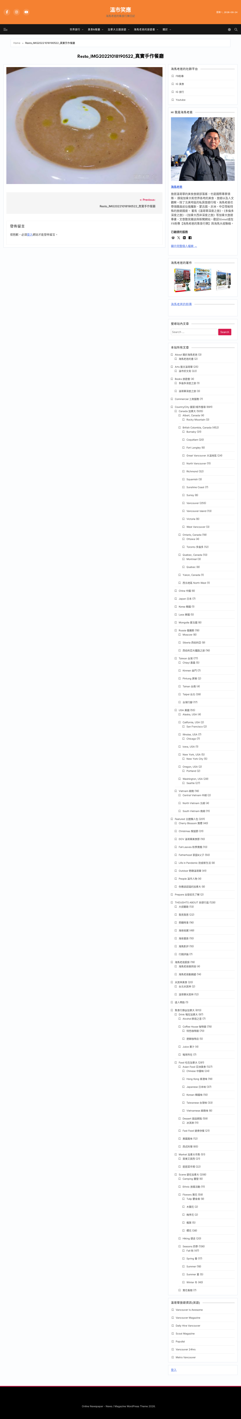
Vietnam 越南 (186, 790)
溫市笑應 (120, 10)
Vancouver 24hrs (185, 1349)
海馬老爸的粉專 (181, 304)
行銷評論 (184, 954)
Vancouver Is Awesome (189, 1309)
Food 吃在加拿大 (188, 1062)
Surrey (190, 495)
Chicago (191, 738)
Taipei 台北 (189, 694)
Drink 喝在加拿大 (188, 1014)
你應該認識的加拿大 (190, 886)
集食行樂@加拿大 (185, 1010)
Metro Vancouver (186, 1357)
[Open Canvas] (5, 29)
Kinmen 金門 (190, 670)
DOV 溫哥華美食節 (189, 839)
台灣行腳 (187, 702)
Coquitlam (192, 439)
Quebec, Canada (192, 554)
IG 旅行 (180, 91)
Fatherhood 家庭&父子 (191, 854)
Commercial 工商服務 (187, 398)
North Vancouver (196, 463)
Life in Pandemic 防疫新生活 (195, 862)
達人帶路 (180, 1002)
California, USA (191, 722)
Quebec (191, 566)
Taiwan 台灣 (186, 658)
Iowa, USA (189, 746)
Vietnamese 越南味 (197, 1110)
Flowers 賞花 (190, 1194)
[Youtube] (26, 12)
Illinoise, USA (190, 734)
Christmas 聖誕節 (188, 831)
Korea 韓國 (185, 606)
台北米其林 (185, 986)
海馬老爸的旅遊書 (144, 29)
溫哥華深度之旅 (187, 391)
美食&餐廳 (94, 29)
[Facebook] (7, 12)
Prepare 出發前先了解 (187, 894)
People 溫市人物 (188, 878)
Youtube (180, 99)
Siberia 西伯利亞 (192, 642)
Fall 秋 (190, 1250)
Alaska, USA (190, 714)
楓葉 (188, 1222)
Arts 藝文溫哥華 (184, 366)
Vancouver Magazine (188, 1317)
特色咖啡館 (192, 1030)
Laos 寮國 (184, 614)
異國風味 (187, 1138)
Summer (191, 1266)
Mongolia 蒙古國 (188, 622)
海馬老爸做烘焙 (187, 966)
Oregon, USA (190, 766)
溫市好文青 (185, 370)
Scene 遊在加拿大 (189, 1174)
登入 (30, 234)
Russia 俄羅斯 (186, 630)
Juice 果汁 (188, 1046)
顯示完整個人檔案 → (184, 246)
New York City (194, 758)
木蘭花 (190, 1206)
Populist (180, 1341)
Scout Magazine (185, 1333)
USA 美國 (184, 710)
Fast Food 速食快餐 (193, 1130)
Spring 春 (191, 1258)
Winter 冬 (191, 1282)
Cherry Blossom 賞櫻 (190, 823)
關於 (165, 29)
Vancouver (192, 503)
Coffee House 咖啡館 (194, 1026)
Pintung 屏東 (190, 678)
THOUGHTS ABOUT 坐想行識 (192, 902)
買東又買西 (189, 1158)
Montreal (191, 559)
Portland (191, 770)
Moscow (187, 634)
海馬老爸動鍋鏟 (187, 974)
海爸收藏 (184, 930)
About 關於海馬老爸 (186, 354)
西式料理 (187, 1146)
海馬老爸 (176, 186)
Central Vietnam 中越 (195, 795)
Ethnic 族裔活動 (191, 1186)
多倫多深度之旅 (187, 383)
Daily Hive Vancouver (188, 1325)
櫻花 (188, 1230)
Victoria (190, 518)
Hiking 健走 (189, 1238)
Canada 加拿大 (187, 411)
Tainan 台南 (189, 686)
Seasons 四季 (190, 1246)
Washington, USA (193, 778)
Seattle (190, 783)
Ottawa (190, 538)
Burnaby (191, 431)
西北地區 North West (194, 582)
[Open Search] (235, 29)
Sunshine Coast (195, 487)
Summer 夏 (192, 1274)
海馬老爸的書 (186, 358)
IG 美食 (180, 83)
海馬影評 (184, 946)
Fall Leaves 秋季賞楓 (190, 846)
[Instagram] (16, 12)
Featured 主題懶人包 (186, 818)
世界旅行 (75, 29)
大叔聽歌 (184, 906)
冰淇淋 (190, 1122)
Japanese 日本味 (196, 1086)
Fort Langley (193, 447)
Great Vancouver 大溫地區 (201, 455)
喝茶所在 (187, 1054)
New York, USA (192, 754)
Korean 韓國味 (194, 1094)
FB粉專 (180, 75)
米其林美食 (181, 982)
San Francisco (194, 726)
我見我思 (184, 914)
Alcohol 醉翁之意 (192, 1018)
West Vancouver (195, 526)
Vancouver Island (196, 510)
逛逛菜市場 (189, 1166)
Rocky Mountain (195, 419)
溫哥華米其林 (186, 994)
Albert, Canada (191, 415)
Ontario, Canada (192, 534)
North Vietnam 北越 (194, 803)
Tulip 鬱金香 (193, 1198)
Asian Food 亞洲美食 (194, 1066)
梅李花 (190, 1214)
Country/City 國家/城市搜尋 (190, 406)
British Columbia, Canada (197, 427)
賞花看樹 (187, 1290)
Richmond (192, 471)
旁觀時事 (184, 922)
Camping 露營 (191, 1178)
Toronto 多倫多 (194, 546)
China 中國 (185, 590)
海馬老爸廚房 (182, 962)
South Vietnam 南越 (194, 811)
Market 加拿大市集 (189, 1154)
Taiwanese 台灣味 (196, 1102)
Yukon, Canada (191, 574)
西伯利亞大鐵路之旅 (194, 650)
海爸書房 (184, 938)
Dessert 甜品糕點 (192, 1118)
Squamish (192, 479)
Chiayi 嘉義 (189, 662)
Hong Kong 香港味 (196, 1078)
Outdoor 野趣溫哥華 (190, 870)
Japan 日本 (185, 598)
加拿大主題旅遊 (117, 29)
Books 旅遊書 (182, 378)
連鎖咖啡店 (192, 1038)
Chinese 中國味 (195, 1070)
